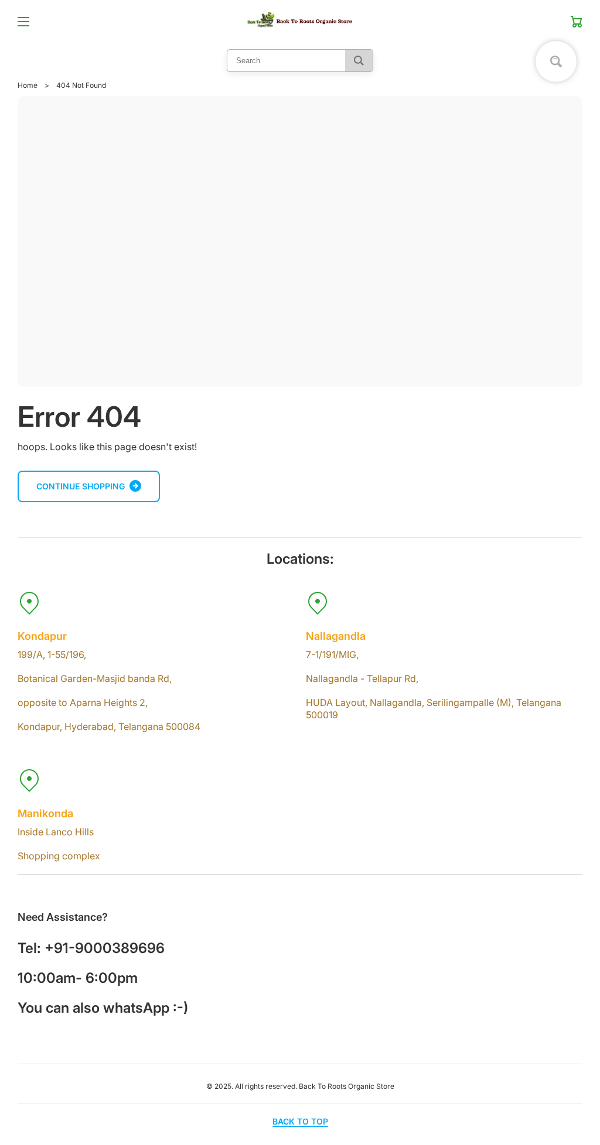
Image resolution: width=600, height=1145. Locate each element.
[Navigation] (23, 22)
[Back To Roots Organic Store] (300, 21)
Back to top (300, 1121)
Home (28, 85)
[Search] (359, 60)
